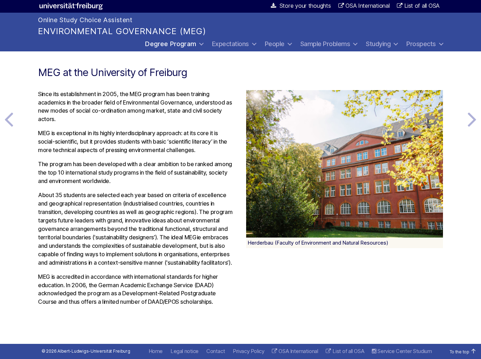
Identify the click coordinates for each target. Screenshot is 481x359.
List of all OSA (421, 5)
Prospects (421, 44)
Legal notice (184, 351)
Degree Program (170, 44)
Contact (215, 351)
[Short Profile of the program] (472, 119)
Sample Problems (325, 44)
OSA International (367, 5)
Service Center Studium (404, 351)
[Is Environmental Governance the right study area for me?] (8, 119)
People (275, 44)
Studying (378, 44)
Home (156, 351)
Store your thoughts (304, 5)
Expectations (230, 44)
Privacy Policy (248, 351)
